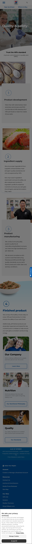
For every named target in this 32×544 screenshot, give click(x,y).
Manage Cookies (14, 536)
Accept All (14, 541)
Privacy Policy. (20, 533)
